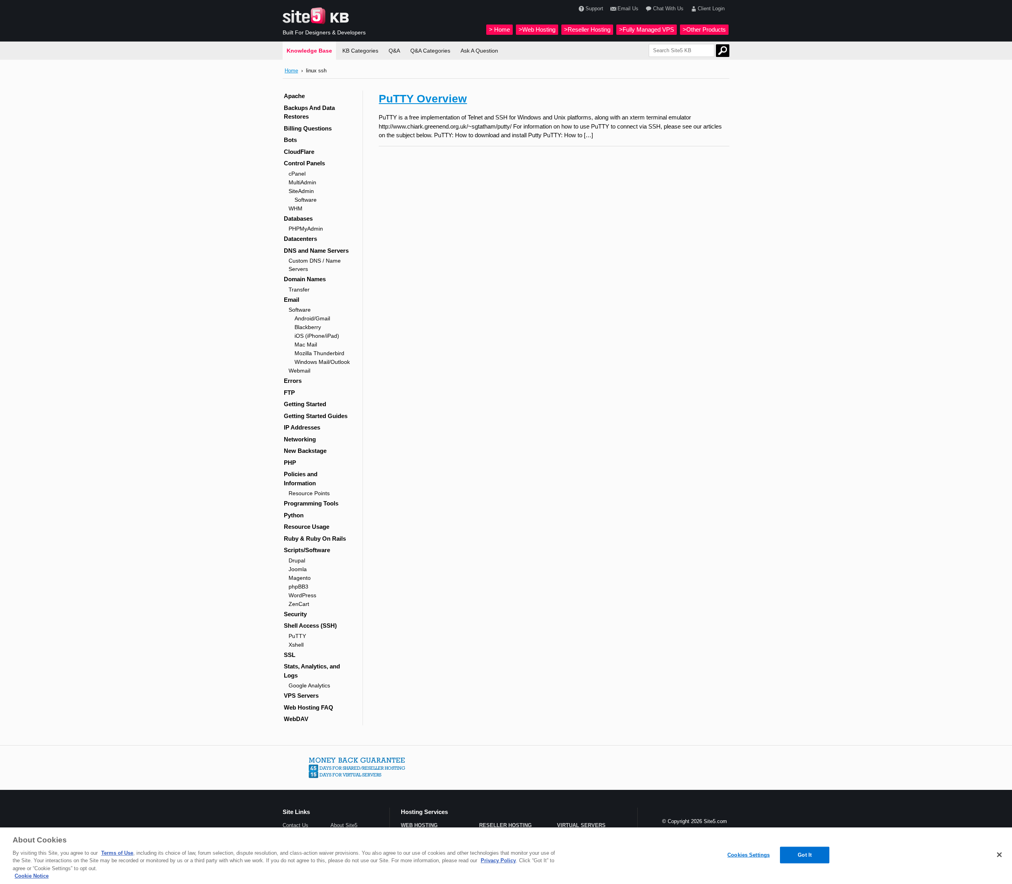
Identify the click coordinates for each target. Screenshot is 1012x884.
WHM (295, 208)
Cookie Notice (32, 876)
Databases (298, 218)
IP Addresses (302, 427)
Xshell (296, 645)
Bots (290, 139)
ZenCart (299, 604)
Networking (300, 439)
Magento (300, 578)
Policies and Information (300, 478)
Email (291, 299)
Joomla (298, 569)
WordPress (302, 595)
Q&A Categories (430, 50)
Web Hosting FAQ (308, 707)
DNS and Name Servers (316, 250)
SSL (289, 654)
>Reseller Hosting (587, 29)
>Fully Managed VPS (646, 29)
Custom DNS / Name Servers (315, 264)
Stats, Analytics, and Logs (312, 671)
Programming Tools (311, 503)
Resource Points (309, 493)
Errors (293, 380)
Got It (805, 855)
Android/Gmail (312, 318)
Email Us (627, 8)
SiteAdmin (301, 191)
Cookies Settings (748, 855)
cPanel (297, 173)
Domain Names (305, 279)
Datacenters (300, 238)
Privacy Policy (498, 860)
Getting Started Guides (315, 416)
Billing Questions (308, 128)
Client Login (711, 8)
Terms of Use (117, 853)
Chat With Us (668, 8)
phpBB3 (298, 586)
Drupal (297, 560)
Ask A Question (479, 50)
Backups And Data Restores (309, 112)
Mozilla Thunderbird (319, 353)
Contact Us (295, 825)
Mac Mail (306, 344)
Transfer (299, 289)
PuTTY (297, 636)
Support (594, 8)
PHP (290, 462)
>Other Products (704, 29)
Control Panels (304, 163)
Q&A (394, 50)
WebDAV (296, 719)
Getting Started (305, 404)
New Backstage (305, 450)
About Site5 (343, 825)
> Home (499, 29)
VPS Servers (301, 695)
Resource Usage (306, 526)
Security (295, 614)
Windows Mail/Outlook (322, 362)
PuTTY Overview (423, 99)
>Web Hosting (537, 29)
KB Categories (360, 50)
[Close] (999, 854)
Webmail (299, 370)
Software (306, 200)
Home (291, 71)
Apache (294, 96)
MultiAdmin (302, 182)
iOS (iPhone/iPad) (317, 336)
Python (294, 515)
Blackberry (308, 327)
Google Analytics (309, 685)
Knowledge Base (309, 50)
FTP (289, 392)
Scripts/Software (307, 550)
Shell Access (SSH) (310, 625)
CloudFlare (299, 151)
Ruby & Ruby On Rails (315, 538)
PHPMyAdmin (306, 228)
